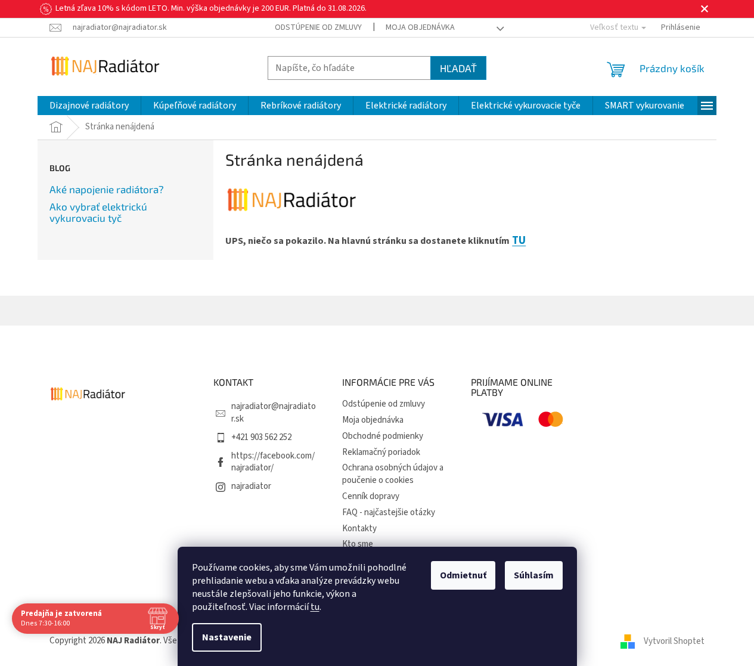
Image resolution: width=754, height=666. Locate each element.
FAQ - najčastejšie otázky (388, 512)
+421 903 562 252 (261, 437)
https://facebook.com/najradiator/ (273, 462)
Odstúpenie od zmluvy (318, 27)
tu (315, 607)
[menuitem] (89, 105)
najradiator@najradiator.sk (273, 412)
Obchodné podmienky (382, 436)
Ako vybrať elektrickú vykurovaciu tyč (98, 212)
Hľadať (458, 68)
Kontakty (359, 528)
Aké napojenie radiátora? (106, 189)
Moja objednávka (420, 27)
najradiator (251, 486)
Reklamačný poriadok (381, 452)
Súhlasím (534, 575)
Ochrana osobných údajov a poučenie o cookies (392, 474)
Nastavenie (227, 637)
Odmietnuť (463, 575)
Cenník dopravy (370, 496)
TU (519, 240)
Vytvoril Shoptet (674, 640)
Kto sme (357, 544)
